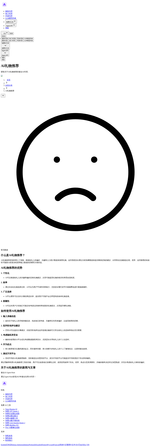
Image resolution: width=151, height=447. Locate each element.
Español (39, 445)
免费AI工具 (9, 22)
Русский (50, 445)
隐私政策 (8, 436)
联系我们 (8, 440)
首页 (8, 80)
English (3, 445)
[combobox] (5, 33)
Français (56, 445)
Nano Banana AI (11, 409)
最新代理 (8, 11)
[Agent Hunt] (4, 7)
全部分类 (8, 85)
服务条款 (8, 438)
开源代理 (8, 16)
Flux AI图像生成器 (12, 427)
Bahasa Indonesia (17, 445)
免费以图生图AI (11, 416)
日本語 (8, 445)
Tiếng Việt (85, 445)
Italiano (26, 445)
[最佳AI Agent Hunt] (4, 386)
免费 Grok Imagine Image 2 (15, 423)
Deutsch (44, 445)
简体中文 (63, 445)
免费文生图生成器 (12, 414)
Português (32, 445)
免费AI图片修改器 (12, 420)
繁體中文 (70, 445)
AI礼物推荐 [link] (9, 91)
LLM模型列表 (10, 18)
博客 (7, 28)
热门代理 (8, 13)
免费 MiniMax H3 (11, 425)
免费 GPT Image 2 (12, 411)
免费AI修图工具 (11, 418)
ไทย (80, 445)
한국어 (76, 445)
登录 (11, 33)
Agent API (9, 26)
